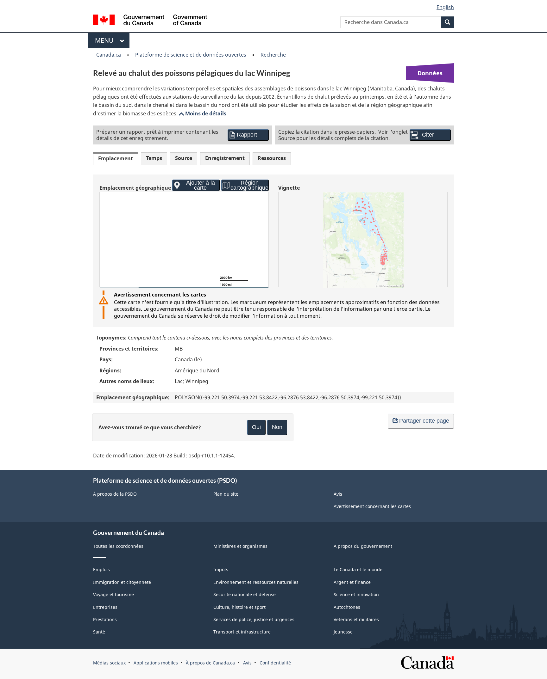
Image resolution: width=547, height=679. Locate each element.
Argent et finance (352, 582)
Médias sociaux (109, 663)
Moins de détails (202, 113)
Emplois (101, 569)
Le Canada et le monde (358, 569)
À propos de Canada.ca (210, 663)
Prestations (105, 619)
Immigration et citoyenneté (122, 582)
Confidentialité (275, 663)
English (445, 7)
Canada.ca (108, 54)
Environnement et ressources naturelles (256, 582)
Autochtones (347, 607)
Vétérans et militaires (356, 619)
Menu (106, 40)
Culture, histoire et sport (239, 607)
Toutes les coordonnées (118, 546)
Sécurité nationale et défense (244, 594)
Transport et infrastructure (242, 632)
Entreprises (105, 607)
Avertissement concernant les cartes (160, 294)
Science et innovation (356, 594)
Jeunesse (343, 632)
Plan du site (225, 494)
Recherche (273, 54)
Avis (338, 494)
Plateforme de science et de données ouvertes (190, 54)
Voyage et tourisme (113, 594)
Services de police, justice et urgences (253, 619)
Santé (99, 632)
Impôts (220, 569)
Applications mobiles (156, 663)
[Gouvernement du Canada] (150, 21)
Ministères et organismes (240, 546)
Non (277, 427)
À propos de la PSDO (115, 494)
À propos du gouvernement (363, 546)
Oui (256, 427)
